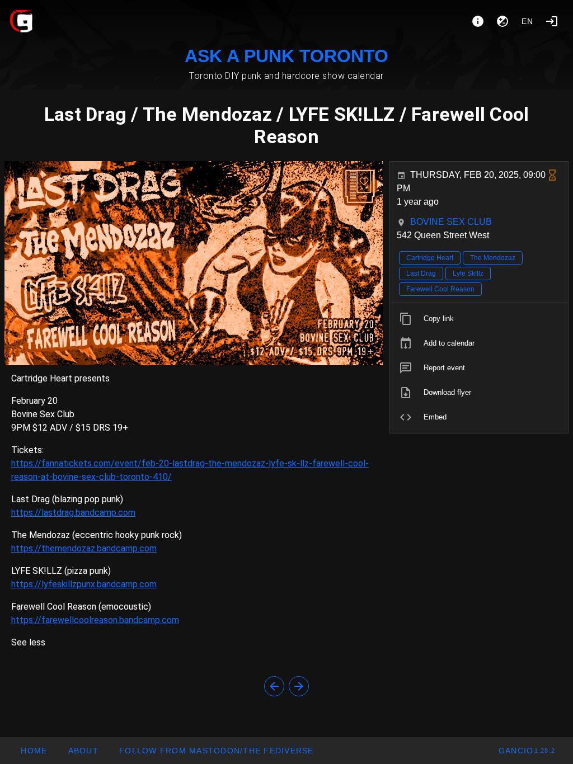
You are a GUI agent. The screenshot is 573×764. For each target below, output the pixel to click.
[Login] (551, 21)
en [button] (528, 21)
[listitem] (478, 319)
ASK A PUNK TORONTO (286, 56)
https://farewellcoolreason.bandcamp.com (95, 620)
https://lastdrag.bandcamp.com (73, 512)
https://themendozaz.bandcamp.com (84, 548)
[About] (478, 21)
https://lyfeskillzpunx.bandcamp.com (84, 584)
